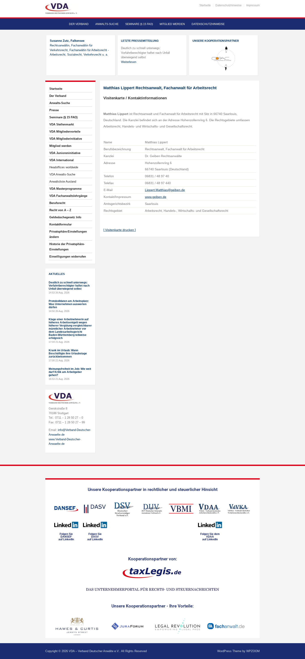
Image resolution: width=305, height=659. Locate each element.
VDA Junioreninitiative (64, 153)
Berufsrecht (57, 203)
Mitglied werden (172, 24)
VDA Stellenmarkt (61, 124)
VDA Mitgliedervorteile (64, 131)
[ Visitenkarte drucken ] (119, 230)
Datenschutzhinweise (228, 5)
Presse (54, 110)
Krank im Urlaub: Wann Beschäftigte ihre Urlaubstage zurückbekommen (68, 353)
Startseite (205, 5)
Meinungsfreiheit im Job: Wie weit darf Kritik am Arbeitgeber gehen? (70, 372)
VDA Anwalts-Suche (62, 174)
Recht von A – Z (60, 210)
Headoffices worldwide (63, 167)
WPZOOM (253, 651)
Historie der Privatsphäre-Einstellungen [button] (67, 246)
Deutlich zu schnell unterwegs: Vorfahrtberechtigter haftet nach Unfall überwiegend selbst (69, 285)
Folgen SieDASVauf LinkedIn (95, 536)
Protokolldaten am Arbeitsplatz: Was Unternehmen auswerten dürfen (69, 304)
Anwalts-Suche (107, 24)
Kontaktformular (60, 224)
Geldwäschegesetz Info (65, 217)
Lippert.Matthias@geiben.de (165, 190)
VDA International (61, 160)
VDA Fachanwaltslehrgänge (68, 195)
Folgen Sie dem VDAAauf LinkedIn (210, 536)
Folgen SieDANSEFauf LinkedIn (66, 536)
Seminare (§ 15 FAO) (139, 24)
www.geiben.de (155, 197)
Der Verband (79, 24)
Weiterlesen (128, 62)
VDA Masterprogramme (65, 188)
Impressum (253, 5)
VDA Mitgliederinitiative (65, 138)
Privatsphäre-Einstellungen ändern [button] (68, 234)
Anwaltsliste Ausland (62, 181)
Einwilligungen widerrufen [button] (67, 256)
